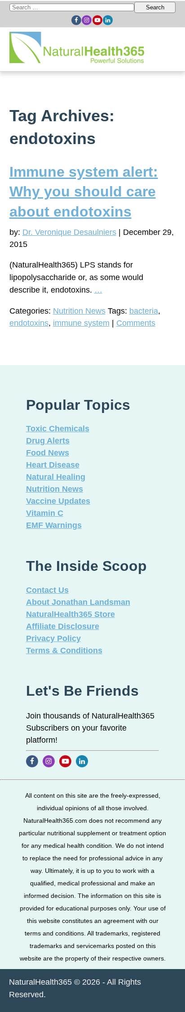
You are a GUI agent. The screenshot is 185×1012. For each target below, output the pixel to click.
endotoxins (28, 323)
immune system (81, 323)
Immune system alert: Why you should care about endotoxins (83, 192)
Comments (135, 323)
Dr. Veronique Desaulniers (69, 232)
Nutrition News (79, 310)
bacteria (143, 310)
